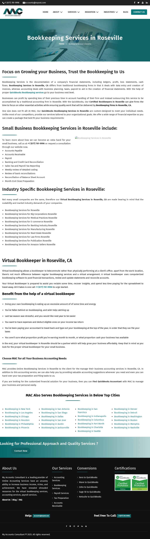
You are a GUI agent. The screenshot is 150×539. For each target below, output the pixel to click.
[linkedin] (82, 526)
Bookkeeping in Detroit (125, 412)
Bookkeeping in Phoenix (17, 427)
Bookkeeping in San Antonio (55, 409)
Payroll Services (61, 493)
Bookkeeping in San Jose (53, 420)
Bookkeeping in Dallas (52, 416)
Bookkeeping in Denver (125, 409)
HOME (45, 12)
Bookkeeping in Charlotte (90, 427)
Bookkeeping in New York (17, 409)
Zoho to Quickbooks (88, 487)
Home (61, 44)
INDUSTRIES (109, 12)
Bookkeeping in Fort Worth (91, 423)
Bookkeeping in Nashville (126, 427)
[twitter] (78, 526)
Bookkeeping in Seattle (89, 431)
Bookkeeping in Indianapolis (92, 416)
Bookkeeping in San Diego (54, 412)
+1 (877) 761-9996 (36, 143)
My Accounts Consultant (13, 534)
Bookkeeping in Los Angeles (19, 412)
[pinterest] (70, 526)
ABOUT (56, 12)
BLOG (125, 12)
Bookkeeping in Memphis (126, 424)
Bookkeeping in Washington (128, 416)
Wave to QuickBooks (88, 482)
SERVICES (72, 12)
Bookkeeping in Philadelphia (19, 424)
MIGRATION (90, 12)
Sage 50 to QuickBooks (89, 492)
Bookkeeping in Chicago (17, 416)
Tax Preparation (61, 498)
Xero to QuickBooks (88, 477)
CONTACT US (139, 12)
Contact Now (20, 451)
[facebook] (66, 526)
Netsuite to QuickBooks (90, 497)
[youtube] (86, 526)
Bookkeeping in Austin (52, 424)
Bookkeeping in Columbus (91, 420)
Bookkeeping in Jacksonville (55, 427)
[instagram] (74, 526)
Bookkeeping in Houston (17, 420)
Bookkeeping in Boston (125, 420)
